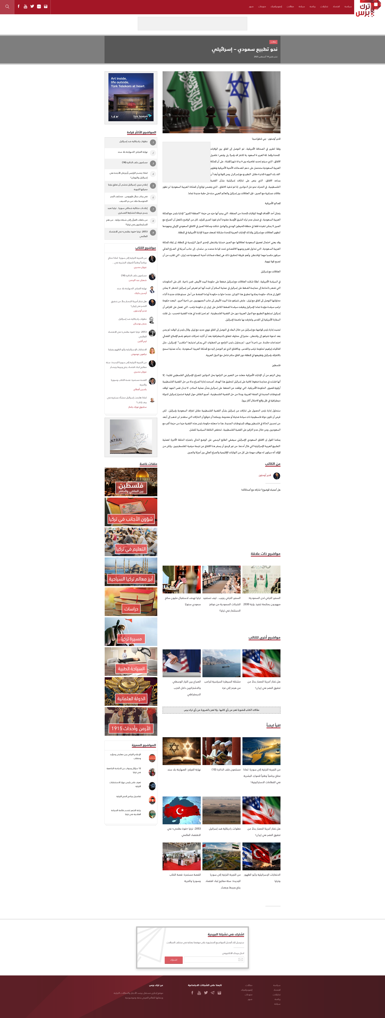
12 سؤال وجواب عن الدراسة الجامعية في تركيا (124, 770)
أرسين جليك (141, 293)
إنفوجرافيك (276, 6)
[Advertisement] (186, 161)
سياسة (348, 6)
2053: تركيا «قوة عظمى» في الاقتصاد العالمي (128, 233)
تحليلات (324, 6)
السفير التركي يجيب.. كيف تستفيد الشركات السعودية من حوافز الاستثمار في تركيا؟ (222, 604)
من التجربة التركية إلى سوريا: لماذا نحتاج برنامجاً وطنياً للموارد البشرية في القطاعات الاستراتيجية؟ (261, 776)
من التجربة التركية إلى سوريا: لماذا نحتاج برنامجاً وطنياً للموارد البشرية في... (127, 260)
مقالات (290, 6)
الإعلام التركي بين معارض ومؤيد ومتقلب (125, 756)
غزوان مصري (140, 267)
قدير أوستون (265, 475)
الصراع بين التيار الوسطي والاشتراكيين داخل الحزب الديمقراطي (187, 688)
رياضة (313, 6)
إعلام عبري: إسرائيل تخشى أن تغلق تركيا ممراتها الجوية (128, 186)
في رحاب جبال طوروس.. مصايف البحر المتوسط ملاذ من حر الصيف (129, 198)
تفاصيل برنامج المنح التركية (128, 796)
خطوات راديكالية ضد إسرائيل (225, 828)
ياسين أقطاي (140, 389)
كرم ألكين (142, 341)
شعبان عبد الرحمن (138, 280)
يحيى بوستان (140, 323)
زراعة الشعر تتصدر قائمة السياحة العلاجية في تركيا (126, 812)
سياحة (302, 6)
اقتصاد (336, 6)
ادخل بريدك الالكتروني (233, 953)
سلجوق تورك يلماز (137, 406)
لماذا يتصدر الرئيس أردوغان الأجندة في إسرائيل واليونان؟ (129, 175)
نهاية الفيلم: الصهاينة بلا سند (184, 769)
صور (251, 6)
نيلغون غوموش (139, 354)
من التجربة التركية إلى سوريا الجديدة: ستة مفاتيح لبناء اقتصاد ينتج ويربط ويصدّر (223, 881)
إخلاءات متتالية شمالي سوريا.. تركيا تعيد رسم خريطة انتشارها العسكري (128, 210)
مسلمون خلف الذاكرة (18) (226, 769)
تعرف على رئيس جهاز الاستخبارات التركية (125, 784)
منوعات (262, 6)
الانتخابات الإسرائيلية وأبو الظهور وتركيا (127, 349)
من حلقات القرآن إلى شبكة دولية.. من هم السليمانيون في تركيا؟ (127, 222)
